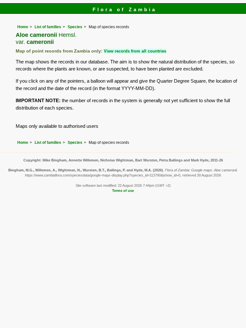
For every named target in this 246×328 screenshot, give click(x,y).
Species (75, 27)
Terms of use (123, 191)
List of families (48, 27)
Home (22, 27)
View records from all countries (135, 51)
